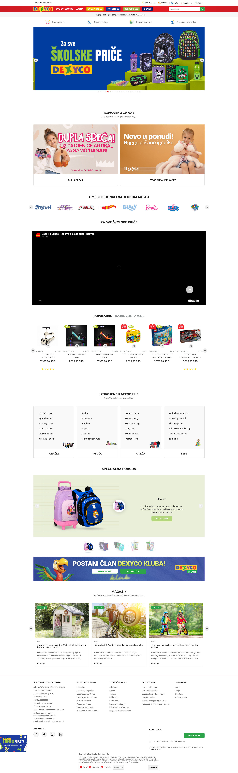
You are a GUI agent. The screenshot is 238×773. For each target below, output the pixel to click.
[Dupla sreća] (75, 149)
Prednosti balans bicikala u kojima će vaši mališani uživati (175, 646)
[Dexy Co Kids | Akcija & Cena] (43, 9)
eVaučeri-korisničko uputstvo (153, 694)
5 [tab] (107, 91)
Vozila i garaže (46, 423)
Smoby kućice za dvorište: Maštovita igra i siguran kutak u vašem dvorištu (61, 646)
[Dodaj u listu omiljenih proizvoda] (48, 346)
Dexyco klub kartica (149, 691)
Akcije (139, 316)
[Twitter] (44, 734)
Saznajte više (105, 571)
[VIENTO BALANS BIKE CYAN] (76, 335)
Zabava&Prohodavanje (180, 428)
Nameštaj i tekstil (177, 418)
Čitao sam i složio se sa (169, 741)
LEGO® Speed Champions (183, 352)
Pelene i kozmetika (178, 433)
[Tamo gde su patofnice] (119, 58)
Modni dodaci (131, 433)
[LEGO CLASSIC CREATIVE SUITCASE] (133, 335)
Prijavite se (194, 735)
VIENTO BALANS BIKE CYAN (76, 356)
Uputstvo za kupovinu (85, 691)
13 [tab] (126, 91)
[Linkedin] (60, 734)
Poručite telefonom (113, 15)
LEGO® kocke (45, 413)
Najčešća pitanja (181, 697)
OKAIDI (147, 9)
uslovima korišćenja (178, 742)
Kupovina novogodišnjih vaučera (154, 701)
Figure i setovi (45, 418)
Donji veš (129, 428)
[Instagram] (52, 734)
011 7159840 (46, 690)
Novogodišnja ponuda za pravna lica (155, 704)
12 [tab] (123, 91)
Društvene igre (46, 433)
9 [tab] (117, 91)
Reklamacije (114, 697)
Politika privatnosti (84, 704)
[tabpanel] (119, 58)
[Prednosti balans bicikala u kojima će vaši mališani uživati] (176, 620)
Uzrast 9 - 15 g (132, 423)
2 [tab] (100, 91)
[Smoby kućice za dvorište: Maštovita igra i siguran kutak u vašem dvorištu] (62, 620)
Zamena (112, 694)
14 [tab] (128, 91)
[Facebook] (36, 734)
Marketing (107, 767)
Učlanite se (133, 571)
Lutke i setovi (45, 428)
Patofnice (113, 9)
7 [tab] (112, 91)
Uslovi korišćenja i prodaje (119, 707)
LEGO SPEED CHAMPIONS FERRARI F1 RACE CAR (190, 357)
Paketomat (113, 687)
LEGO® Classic (125, 352)
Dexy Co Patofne (148, 697)
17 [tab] (135, 91)
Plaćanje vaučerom (84, 701)
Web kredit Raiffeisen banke (88, 711)
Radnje (177, 691)
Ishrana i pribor (176, 423)
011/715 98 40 (128, 15)
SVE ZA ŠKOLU (95, 9)
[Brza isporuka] (47, 22)
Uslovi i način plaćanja (85, 707)
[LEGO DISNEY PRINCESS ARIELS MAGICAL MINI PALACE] (161, 335)
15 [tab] (130, 91)
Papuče (85, 428)
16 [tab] (132, 91)
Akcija (79, 9)
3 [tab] (103, 91)
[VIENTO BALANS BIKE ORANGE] (104, 335)
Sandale (86, 423)
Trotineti (39, 352)
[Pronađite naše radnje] (172, 22)
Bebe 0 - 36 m (132, 413)
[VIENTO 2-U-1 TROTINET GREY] (47, 335)
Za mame (173, 438)
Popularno (103, 316)
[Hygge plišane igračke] (162, 149)
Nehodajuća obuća (91, 438)
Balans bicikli (68, 352)
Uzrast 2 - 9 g (131, 418)
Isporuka (112, 691)
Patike (85, 413)
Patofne (86, 433)
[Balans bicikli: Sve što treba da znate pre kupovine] (119, 620)
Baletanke (87, 418)
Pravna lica (81, 687)
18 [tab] (137, 91)
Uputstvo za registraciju (86, 694)
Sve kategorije (64, 9)
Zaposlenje (179, 694)
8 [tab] (115, 91)
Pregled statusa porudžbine (120, 711)
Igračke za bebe (46, 438)
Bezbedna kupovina (149, 687)
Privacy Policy (190, 747)
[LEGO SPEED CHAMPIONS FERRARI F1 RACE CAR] (190, 335)
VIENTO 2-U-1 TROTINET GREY (48, 356)
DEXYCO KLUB (131, 9)
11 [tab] (121, 91)
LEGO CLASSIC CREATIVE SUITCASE (133, 356)
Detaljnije (41, 663)
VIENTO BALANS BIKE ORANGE (104, 356)
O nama (177, 687)
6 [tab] (109, 91)
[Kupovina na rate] (131, 22)
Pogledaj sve (131, 438)
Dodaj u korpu (49, 376)
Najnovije (123, 316)
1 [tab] (98, 91)
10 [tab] (119, 91)
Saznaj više (162, 518)
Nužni (86, 767)
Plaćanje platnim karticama (87, 697)
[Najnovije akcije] (89, 22)
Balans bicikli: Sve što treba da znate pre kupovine (118, 645)
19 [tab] (139, 91)
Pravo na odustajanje (117, 704)
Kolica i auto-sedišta (179, 413)
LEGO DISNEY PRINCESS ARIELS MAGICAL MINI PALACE (162, 357)
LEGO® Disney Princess (155, 352)
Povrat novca (114, 701)
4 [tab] (105, 91)
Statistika (96, 767)
